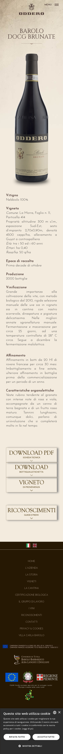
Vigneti (31, 581)
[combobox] (54, 712)
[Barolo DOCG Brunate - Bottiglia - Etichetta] (31, 476)
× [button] (59, 712)
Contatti (31, 622)
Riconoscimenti (31, 615)
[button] (31, 746)
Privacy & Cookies (31, 629)
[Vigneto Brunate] (31, 491)
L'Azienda (31, 568)
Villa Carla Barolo (31, 635)
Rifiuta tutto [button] (17, 736)
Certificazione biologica (31, 595)
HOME (31, 561)
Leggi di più (27, 728)
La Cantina (31, 588)
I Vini (31, 608)
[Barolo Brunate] (31, 461)
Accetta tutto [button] (45, 736)
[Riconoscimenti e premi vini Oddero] (31, 519)
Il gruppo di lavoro (31, 602)
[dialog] (31, 731)
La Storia (32, 575)
